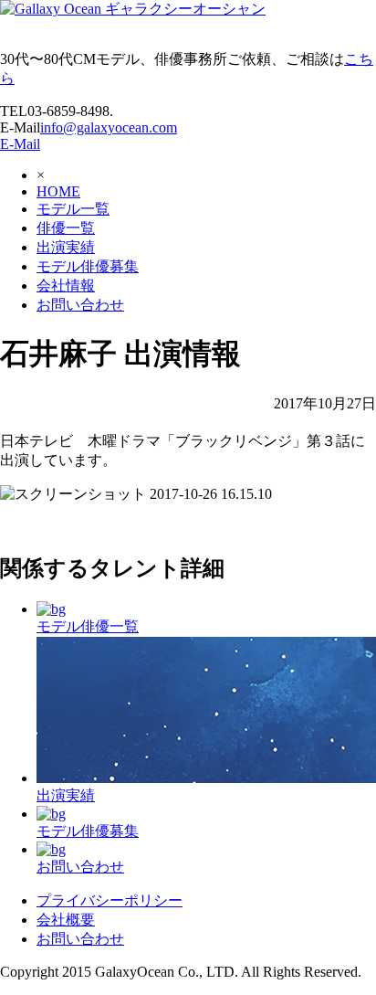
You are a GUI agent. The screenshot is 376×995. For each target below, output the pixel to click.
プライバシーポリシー (110, 900)
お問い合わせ (80, 304)
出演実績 (66, 247)
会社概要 (66, 919)
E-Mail (20, 144)
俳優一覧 (66, 228)
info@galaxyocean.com (108, 127)
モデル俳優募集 (88, 266)
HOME (58, 191)
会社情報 (66, 285)
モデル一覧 (73, 209)
